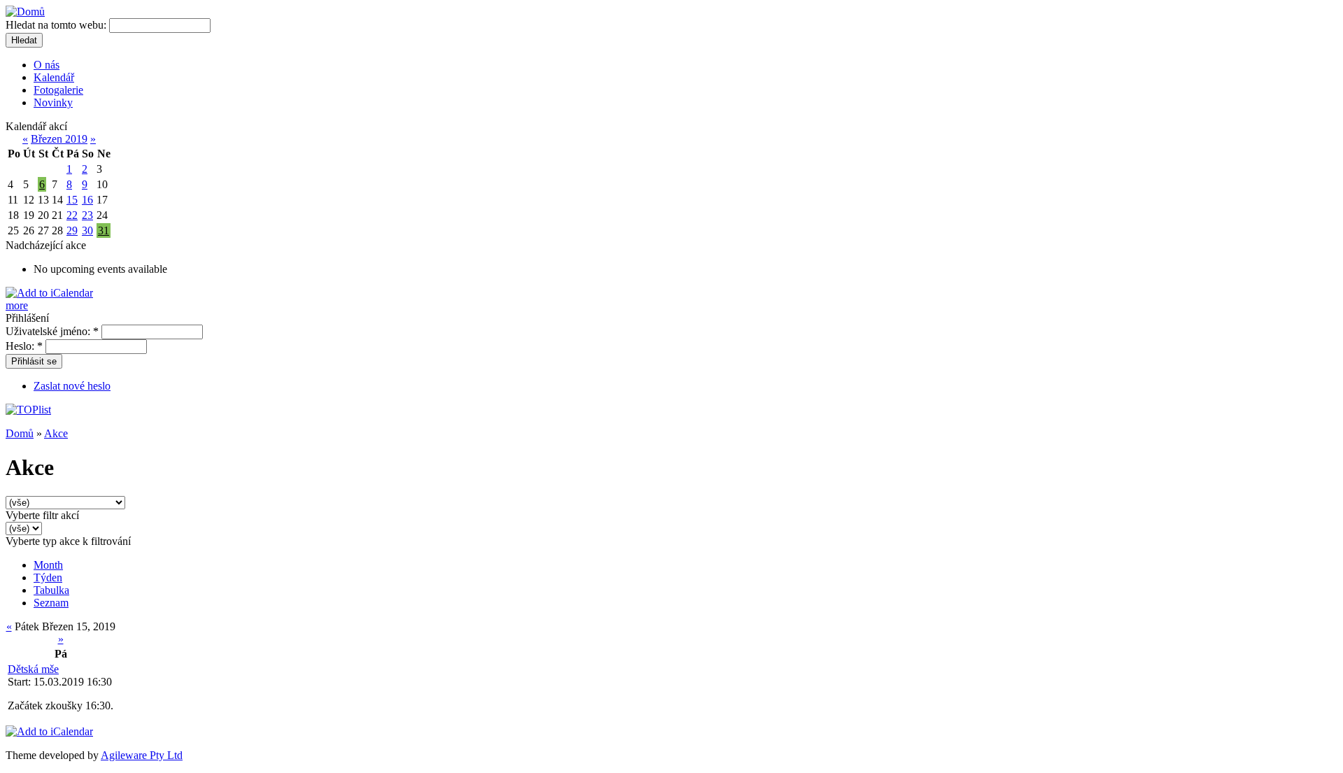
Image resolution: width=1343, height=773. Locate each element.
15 (72, 200)
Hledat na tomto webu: (57, 25)
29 (72, 230)
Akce (56, 433)
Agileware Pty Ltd (142, 755)
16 (87, 200)
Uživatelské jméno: (52, 331)
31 (103, 230)
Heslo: (24, 346)
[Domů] (25, 11)
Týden (48, 577)
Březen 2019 (59, 139)
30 (87, 230)
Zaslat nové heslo (72, 386)
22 (72, 215)
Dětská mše (33, 669)
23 (87, 215)
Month (48, 565)
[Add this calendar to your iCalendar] (49, 293)
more (17, 305)
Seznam (51, 603)
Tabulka (51, 590)
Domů (20, 433)
